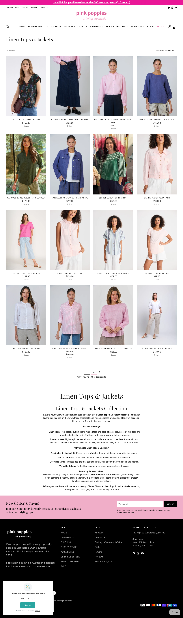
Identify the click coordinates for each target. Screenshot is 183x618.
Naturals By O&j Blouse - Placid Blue (157, 120)
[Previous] (34, 2)
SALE (63, 566)
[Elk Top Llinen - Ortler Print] (113, 164)
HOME (64, 532)
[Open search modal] (7, 26)
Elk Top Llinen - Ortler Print (113, 198)
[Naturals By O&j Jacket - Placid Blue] (70, 164)
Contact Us (100, 537)
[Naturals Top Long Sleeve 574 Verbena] (113, 315)
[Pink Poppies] (91, 15)
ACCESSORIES (67, 552)
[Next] (149, 2)
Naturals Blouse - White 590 (26, 349)
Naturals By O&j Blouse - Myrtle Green (26, 198)
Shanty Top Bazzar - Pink (69, 273)
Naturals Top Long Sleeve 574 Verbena (113, 349)
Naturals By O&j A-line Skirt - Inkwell (69, 120)
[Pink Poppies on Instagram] (172, 7)
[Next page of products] (99, 372)
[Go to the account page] (170, 26)
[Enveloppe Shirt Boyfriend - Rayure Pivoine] (70, 315)
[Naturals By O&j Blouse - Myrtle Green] (26, 164)
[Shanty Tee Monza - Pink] (157, 240)
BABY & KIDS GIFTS (70, 561)
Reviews (99, 556)
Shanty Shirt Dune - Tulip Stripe (113, 273)
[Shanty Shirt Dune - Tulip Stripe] (113, 240)
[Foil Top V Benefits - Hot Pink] (26, 240)
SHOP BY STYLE (68, 547)
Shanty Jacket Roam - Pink (157, 198)
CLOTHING (66, 542)
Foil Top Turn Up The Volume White (157, 349)
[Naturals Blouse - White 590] (26, 315)
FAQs (97, 547)
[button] (54, 593)
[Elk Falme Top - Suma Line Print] (26, 86)
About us (99, 532)
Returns (98, 552)
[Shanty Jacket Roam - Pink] (157, 164)
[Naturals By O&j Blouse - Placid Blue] (157, 86)
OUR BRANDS (67, 537)
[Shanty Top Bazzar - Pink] (70, 240)
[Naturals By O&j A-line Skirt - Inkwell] (70, 86)
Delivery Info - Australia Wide (108, 542)
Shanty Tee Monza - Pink (157, 273)
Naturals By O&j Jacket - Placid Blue (70, 198)
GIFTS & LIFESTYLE (70, 556)
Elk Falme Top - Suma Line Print (26, 120)
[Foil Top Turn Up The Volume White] (157, 315)
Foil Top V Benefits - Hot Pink (26, 273)
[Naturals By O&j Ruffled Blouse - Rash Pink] (113, 86)
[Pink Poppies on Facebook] (169, 7)
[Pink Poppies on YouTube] (176, 7)
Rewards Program (103, 561)
